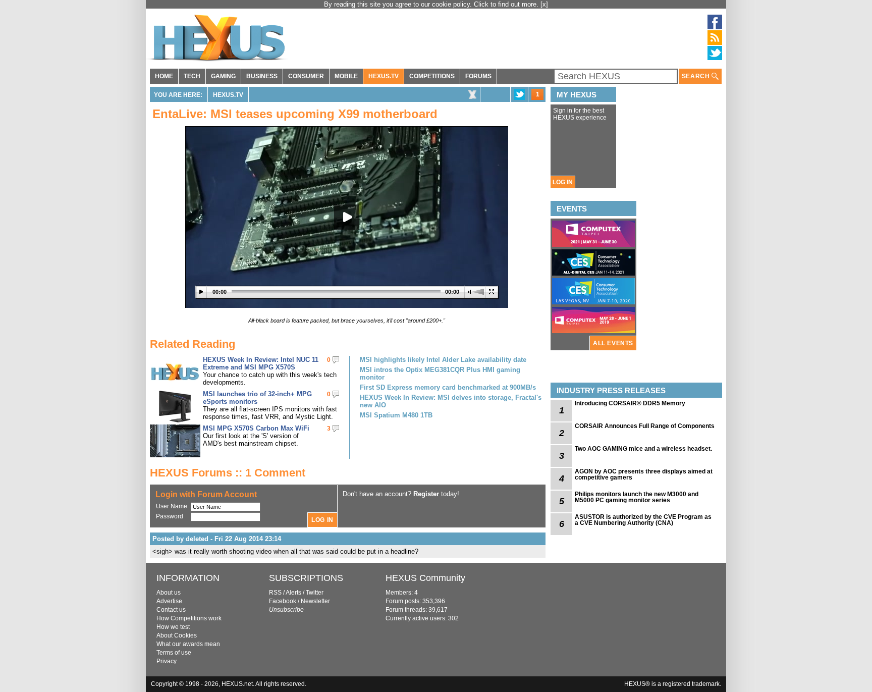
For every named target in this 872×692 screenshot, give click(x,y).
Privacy (166, 661)
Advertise (169, 601)
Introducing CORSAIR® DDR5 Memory (630, 403)
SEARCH (697, 76)
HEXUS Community (425, 578)
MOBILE (346, 76)
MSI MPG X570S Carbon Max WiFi (256, 428)
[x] (544, 4)
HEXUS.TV (383, 76)
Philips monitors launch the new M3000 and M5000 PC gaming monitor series (636, 497)
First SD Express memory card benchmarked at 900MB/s (448, 387)
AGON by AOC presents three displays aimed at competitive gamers (644, 474)
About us (168, 592)
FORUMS (478, 76)
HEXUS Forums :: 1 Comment (227, 472)
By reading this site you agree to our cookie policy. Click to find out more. (432, 4)
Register (426, 494)
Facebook (282, 601)
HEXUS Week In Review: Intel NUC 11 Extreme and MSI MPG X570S (260, 363)
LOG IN (563, 182)
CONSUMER (306, 76)
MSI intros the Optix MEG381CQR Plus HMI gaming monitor (440, 373)
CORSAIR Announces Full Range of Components (645, 426)
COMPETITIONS (432, 76)
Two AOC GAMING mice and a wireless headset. (643, 449)
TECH (192, 76)
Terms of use (173, 652)
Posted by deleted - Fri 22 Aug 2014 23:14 (216, 539)
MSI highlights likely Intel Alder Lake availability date (443, 359)
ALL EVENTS (613, 343)
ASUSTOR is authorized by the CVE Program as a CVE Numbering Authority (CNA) (643, 520)
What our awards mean (188, 644)
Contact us (171, 609)
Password (169, 516)
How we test (173, 626)
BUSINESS (262, 76)
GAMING (223, 76)
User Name (171, 506)
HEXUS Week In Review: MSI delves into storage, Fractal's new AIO (450, 401)
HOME (164, 76)
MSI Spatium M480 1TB (396, 415)
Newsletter (315, 601)
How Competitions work (189, 618)
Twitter (314, 592)
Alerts (293, 592)
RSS (275, 592)
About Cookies (176, 635)
